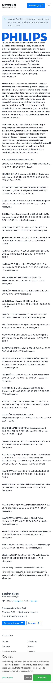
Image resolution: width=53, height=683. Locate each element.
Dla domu (32, 641)
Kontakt (31, 651)
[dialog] (26, 667)
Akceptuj (41, 677)
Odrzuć (28, 677)
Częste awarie (9, 651)
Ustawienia (7, 677)
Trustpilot (18, 601)
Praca (30, 646)
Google (34, 601)
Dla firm (6, 646)
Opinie (5, 641)
